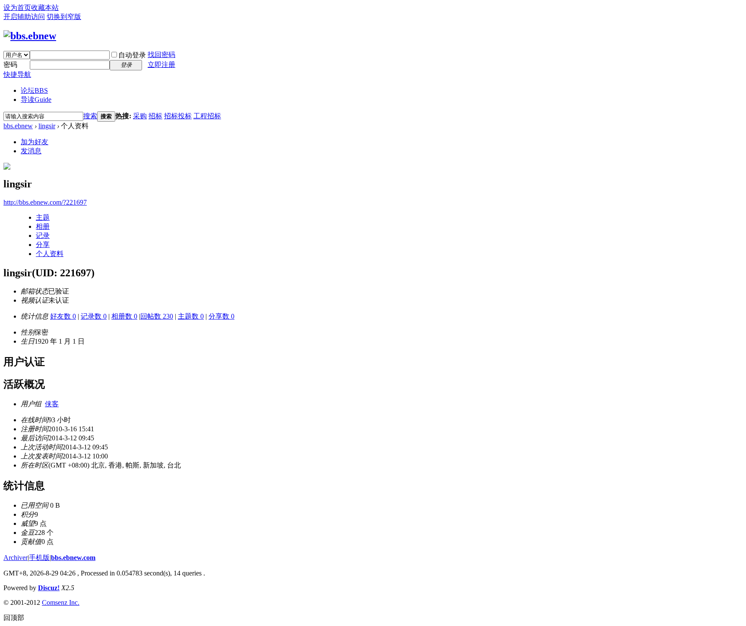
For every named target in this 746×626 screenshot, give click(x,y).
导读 (36, 99)
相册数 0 (124, 316)
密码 (10, 64)
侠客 (52, 404)
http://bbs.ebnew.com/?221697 (45, 202)
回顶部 (13, 617)
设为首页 (17, 7)
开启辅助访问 (24, 16)
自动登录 (132, 55)
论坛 (34, 90)
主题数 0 (191, 316)
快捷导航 (17, 74)
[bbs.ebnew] (29, 35)
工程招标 (207, 116)
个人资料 (49, 253)
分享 (43, 244)
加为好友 (34, 141)
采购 (140, 116)
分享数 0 (221, 316)
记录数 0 (94, 316)
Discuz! (49, 587)
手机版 (39, 557)
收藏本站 (45, 7)
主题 (43, 217)
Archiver (15, 557)
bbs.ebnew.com (73, 557)
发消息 (31, 151)
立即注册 (161, 64)
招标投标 (178, 116)
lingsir (46, 126)
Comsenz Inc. (60, 602)
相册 (43, 226)
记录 (43, 235)
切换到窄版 (64, 16)
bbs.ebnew (18, 126)
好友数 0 (63, 316)
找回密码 (161, 54)
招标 (155, 116)
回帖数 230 (156, 316)
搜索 (90, 116)
